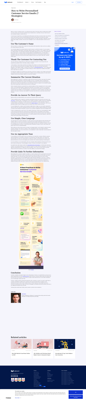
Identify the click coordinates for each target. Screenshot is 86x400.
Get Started (79, 2)
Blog (45, 2)
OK (75, 392)
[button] (27, 2)
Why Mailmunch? (20, 2)
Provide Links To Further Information (61, 43)
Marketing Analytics (37, 384)
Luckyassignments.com (38, 67)
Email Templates (36, 385)
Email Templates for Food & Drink (66, 379)
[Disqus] (31, 318)
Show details (17, 397)
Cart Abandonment (37, 378)
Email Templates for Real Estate (66, 374)
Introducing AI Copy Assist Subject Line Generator (64, 354)
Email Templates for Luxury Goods (67, 381)
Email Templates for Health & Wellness (67, 380)
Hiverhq (32, 269)
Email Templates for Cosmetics (66, 378)
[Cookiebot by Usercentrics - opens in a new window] (8, 398)
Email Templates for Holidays (66, 373)
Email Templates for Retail (65, 384)
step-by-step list (34, 102)
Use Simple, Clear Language (60, 40)
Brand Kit (48, 373)
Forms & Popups (36, 373)
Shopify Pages (36, 381)
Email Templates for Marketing (66, 372)
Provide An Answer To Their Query (61, 38)
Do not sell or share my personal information (75, 397)
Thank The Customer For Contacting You (62, 35)
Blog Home (13, 7)
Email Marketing (36, 375)
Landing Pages (36, 374)
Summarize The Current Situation (61, 36)
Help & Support (49, 375)
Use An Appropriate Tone (59, 41)
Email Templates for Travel (65, 375)
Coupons (35, 379)
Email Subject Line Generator (38, 386)
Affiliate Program (50, 381)
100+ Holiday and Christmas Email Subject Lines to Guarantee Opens (42, 354)
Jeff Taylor (13, 100)
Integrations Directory (50, 380)
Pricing (32, 2)
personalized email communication (34, 145)
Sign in (73, 2)
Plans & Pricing (36, 372)
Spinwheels (36, 380)
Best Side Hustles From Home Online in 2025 (21, 354)
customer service (26, 276)
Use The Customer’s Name (59, 33)
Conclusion (57, 45)
